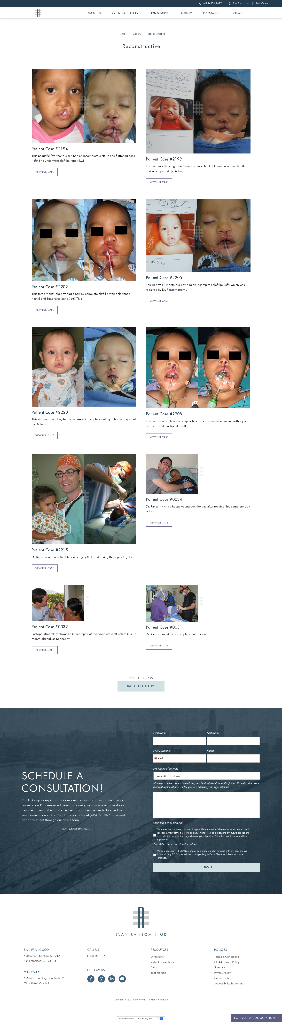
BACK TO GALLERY (141, 686)
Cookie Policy (222, 978)
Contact (236, 13)
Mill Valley (262, 3)
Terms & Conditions (226, 957)
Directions (157, 957)
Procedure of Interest (166, 768)
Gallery (186, 13)
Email (211, 751)
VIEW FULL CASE (44, 172)
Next (150, 678)
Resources (210, 13)
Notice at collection (126, 1019)
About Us (94, 13)
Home (121, 33)
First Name (161, 733)
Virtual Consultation (163, 962)
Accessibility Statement (228, 983)
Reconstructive (156, 33)
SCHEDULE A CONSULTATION (254, 1018)
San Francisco (239, 3)
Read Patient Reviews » (75, 829)
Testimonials (158, 973)
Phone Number (163, 751)
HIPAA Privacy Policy (226, 962)
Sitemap (219, 967)
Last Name (214, 733)
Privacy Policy (222, 973)
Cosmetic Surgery (125, 13)
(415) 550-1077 (212, 3)
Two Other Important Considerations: (176, 844)
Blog (154, 967)
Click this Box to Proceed (169, 822)
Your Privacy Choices (147, 1019)
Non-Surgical (160, 13)
